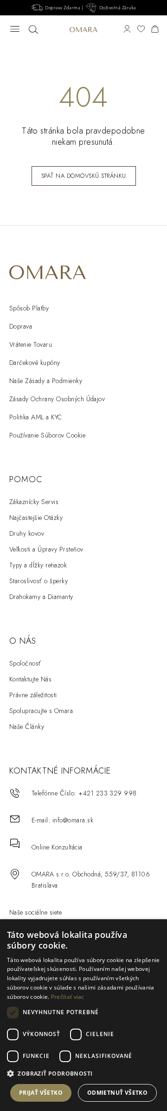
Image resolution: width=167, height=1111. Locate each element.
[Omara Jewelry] (83, 29)
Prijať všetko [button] (41, 1093)
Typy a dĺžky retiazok (38, 565)
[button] (83, 1073)
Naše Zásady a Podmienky (45, 380)
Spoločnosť (25, 663)
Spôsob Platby (29, 308)
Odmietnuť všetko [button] (117, 1093)
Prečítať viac (67, 997)
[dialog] (83, 1015)
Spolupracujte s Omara (41, 710)
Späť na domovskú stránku (83, 175)
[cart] (155, 29)
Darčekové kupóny (34, 362)
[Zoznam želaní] (141, 29)
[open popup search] (33, 30)
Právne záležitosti (33, 695)
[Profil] (127, 29)
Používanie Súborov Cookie (47, 435)
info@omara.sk (72, 820)
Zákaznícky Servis (33, 501)
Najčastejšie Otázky (36, 517)
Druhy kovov (26, 533)
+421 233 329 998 (107, 793)
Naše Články (26, 726)
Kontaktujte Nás (30, 679)
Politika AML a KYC (35, 417)
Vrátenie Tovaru (30, 344)
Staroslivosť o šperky (38, 581)
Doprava (20, 326)
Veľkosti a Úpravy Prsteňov (46, 549)
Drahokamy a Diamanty (41, 596)
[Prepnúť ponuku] (14, 29)
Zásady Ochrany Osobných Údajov (57, 399)
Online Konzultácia (57, 847)
